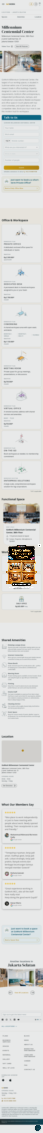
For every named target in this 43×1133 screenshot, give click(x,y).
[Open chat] (38, 1128)
